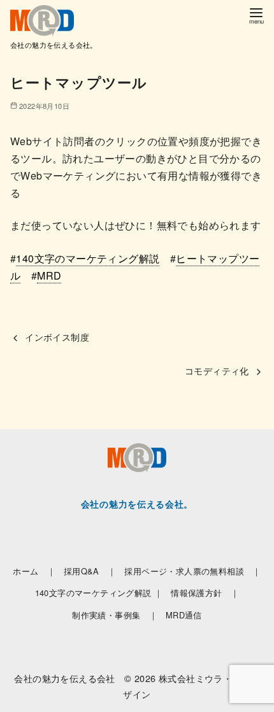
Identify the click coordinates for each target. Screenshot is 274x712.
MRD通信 (184, 615)
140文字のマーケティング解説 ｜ (99, 593)
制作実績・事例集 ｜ (114, 615)
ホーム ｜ (34, 571)
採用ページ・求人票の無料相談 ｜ (192, 571)
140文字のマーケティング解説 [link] (87, 258)
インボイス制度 (57, 336)
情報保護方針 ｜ (205, 593)
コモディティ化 (217, 370)
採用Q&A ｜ (90, 571)
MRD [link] (49, 275)
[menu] (256, 15)
